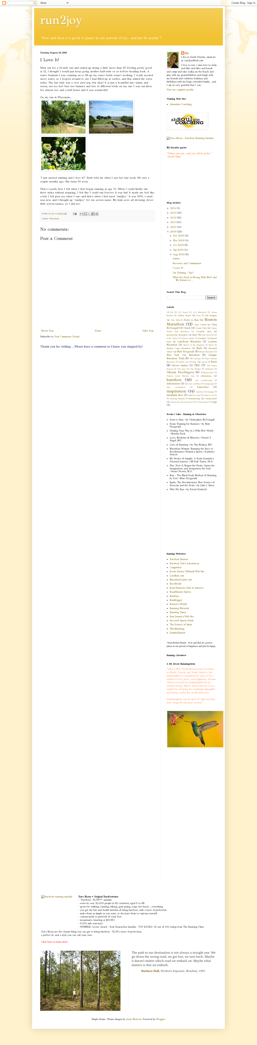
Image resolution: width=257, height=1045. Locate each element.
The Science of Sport (181, 624)
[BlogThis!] (85, 214)
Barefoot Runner (179, 559)
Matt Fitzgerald (185, 351)
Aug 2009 (179, 254)
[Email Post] (75, 213)
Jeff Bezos (206, 335)
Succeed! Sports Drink (182, 620)
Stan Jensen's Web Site (182, 616)
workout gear (202, 402)
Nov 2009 (179, 240)
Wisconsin (54, 218)
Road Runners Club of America (186, 587)
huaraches (202, 387)
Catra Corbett (200, 324)
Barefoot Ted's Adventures (184, 563)
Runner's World (178, 604)
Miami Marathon (206, 352)
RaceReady (176, 583)
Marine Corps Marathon (178, 348)
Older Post (148, 330)
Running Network (179, 608)
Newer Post (47, 330)
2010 (173, 227)
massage (210, 392)
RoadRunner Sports (180, 591)
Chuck (187, 328)
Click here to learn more (54, 941)
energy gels (209, 384)
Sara (214, 361)
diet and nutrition (193, 384)
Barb (198, 315)
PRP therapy (195, 358)
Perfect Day (184, 362)
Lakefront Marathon (189, 341)
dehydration (173, 383)
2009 (173, 231)
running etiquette (177, 398)
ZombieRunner (178, 632)
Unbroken (209, 369)
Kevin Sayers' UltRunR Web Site (187, 571)
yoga (214, 401)
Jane (194, 334)
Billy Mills (175, 320)
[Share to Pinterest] (97, 214)
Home (98, 330)
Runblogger (176, 600)
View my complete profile (180, 89)
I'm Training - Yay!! (183, 272)
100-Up (170, 312)
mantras (199, 392)
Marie (211, 345)
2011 (173, 222)
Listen (176, 258)
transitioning (194, 398)
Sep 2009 (178, 249)
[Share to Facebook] (93, 214)
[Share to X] (89, 214)
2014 (173, 208)
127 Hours (183, 312)
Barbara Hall (150, 971)
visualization (211, 398)
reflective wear (194, 395)
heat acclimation (176, 387)
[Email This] (82, 214)
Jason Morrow (133, 1019)
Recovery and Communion (187, 263)
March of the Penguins (194, 345)
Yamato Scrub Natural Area (181, 376)
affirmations (206, 376)
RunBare (174, 596)
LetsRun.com (177, 575)
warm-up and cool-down (181, 402)
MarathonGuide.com (181, 579)
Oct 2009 (179, 245)
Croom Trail (201, 328)
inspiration (176, 391)
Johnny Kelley (188, 338)
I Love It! (178, 268)
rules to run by (210, 395)
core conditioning (203, 380)
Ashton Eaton (184, 315)
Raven (204, 362)
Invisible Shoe (203, 331)
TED (197, 365)
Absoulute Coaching (181, 104)
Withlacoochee (207, 372)
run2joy (61, 20)
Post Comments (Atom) (67, 336)
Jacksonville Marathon (177, 335)
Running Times (178, 612)
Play (195, 362)
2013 (173, 212)
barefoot (174, 379)
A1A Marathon (199, 312)
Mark (199, 348)
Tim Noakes (195, 369)
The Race (181, 369)
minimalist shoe (175, 395)
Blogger (160, 1019)
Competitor (176, 567)
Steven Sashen (180, 365)
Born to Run (191, 320)
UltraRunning (177, 628)
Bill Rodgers (211, 315)
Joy (187, 53)
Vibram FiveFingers (180, 372)
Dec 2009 (179, 235)
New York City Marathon (183, 355)
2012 (173, 217)
